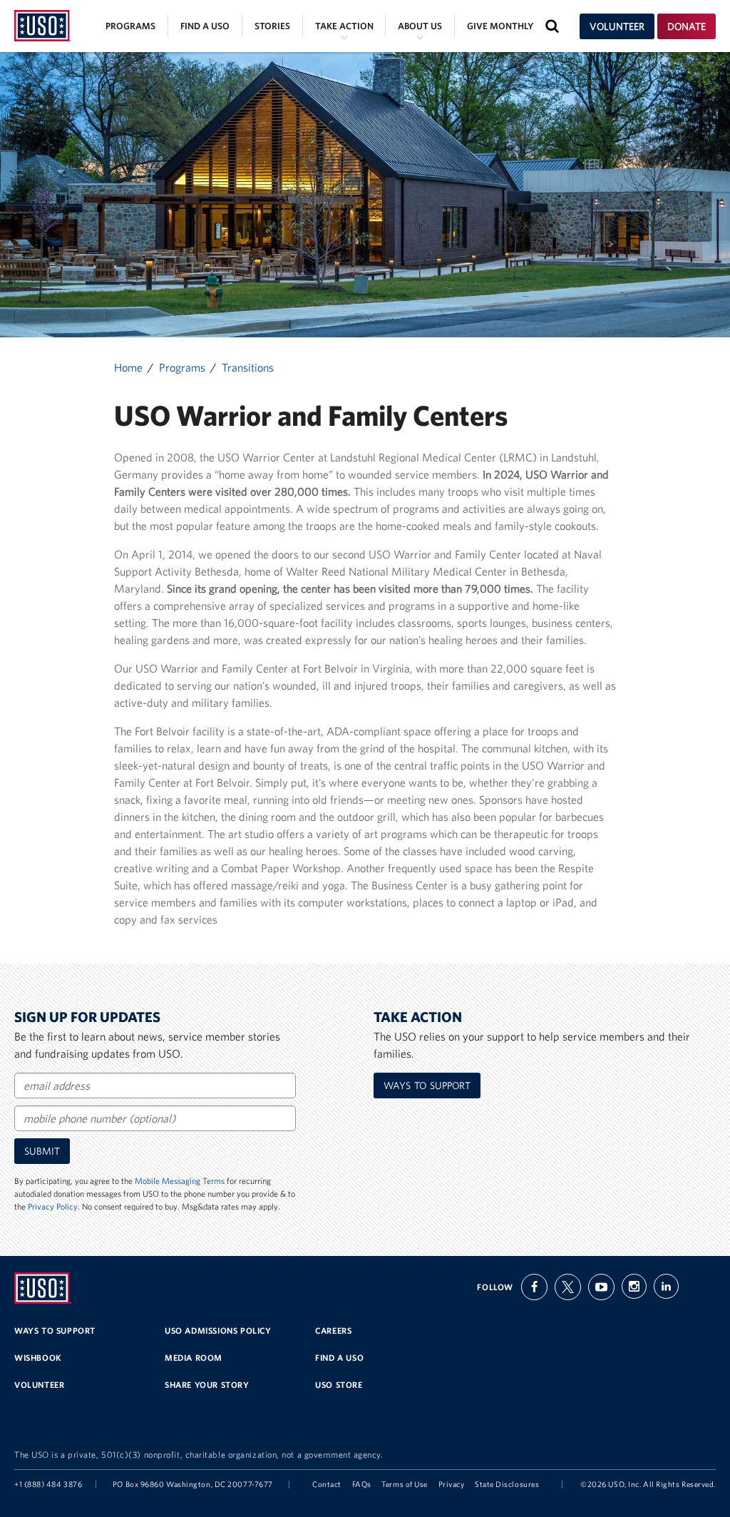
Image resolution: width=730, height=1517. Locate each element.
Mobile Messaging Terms (180, 1180)
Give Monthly (500, 26)
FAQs (361, 1484)
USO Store (338, 1384)
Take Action (344, 26)
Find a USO (205, 26)
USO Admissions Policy (218, 1330)
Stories (272, 26)
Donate (686, 26)
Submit (42, 1151)
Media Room (193, 1357)
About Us (420, 26)
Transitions (248, 367)
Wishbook (38, 1357)
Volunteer (617, 26)
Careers (333, 1330)
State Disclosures (507, 1484)
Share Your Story (207, 1384)
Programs (130, 26)
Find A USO (339, 1357)
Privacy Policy (53, 1206)
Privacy (451, 1484)
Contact (326, 1484)
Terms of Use (404, 1484)
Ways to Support (427, 1085)
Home (128, 367)
